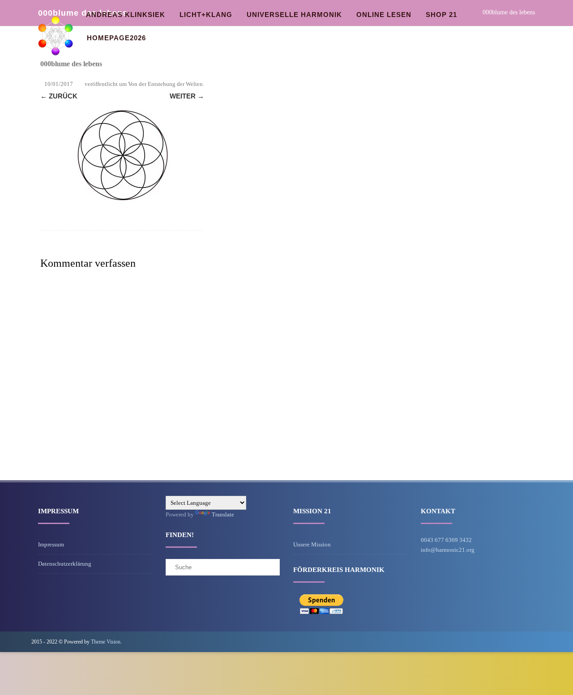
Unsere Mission (312, 544)
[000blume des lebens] (122, 155)
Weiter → (187, 96)
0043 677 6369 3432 (446, 540)
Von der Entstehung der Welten (165, 84)
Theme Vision (105, 642)
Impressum (51, 544)
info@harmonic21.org (448, 549)
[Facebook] (534, 641)
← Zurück (58, 96)
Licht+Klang (206, 14)
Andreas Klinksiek (125, 14)
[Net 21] (55, 64)
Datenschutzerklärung (64, 563)
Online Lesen (383, 14)
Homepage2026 (116, 38)
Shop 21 (441, 14)
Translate (223, 514)
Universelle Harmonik (294, 14)
